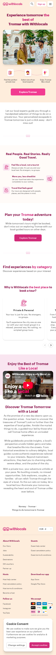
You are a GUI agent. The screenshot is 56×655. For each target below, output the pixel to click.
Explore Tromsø (28, 92)
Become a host (9, 593)
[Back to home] (12, 4)
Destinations (8, 559)
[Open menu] (50, 4)
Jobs (5, 550)
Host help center (9, 579)
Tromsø (31, 506)
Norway (22, 506)
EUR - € (42, 529)
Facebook (7, 604)
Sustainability (8, 555)
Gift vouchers (8, 564)
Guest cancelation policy (41, 550)
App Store (35, 579)
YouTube (6, 613)
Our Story (7, 546)
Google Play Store (38, 584)
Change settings (16, 645)
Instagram (7, 608)
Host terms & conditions (12, 588)
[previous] (45, 345)
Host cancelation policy (12, 584)
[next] (51, 345)
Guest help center (38, 546)
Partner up (7, 568)
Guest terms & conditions (41, 555)
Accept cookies (40, 645)
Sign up (41, 4)
